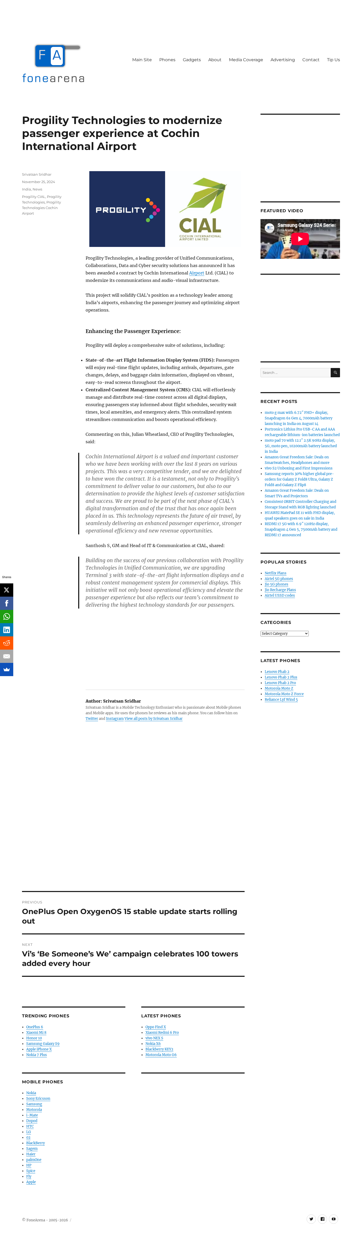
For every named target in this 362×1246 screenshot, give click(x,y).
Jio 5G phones (276, 584)
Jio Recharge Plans (280, 590)
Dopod (31, 1121)
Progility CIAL (33, 196)
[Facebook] (6, 603)
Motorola (34, 1109)
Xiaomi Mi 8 (36, 1032)
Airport (196, 273)
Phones (167, 59)
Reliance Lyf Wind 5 (281, 699)
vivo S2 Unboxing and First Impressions (299, 468)
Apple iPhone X (39, 1049)
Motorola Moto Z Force (284, 694)
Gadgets (192, 59)
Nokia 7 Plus (36, 1055)
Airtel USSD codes (280, 595)
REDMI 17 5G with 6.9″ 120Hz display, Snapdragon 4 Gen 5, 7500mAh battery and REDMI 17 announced (301, 529)
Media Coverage (246, 59)
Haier (31, 1154)
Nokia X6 (153, 1043)
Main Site (142, 59)
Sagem (32, 1148)
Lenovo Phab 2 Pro (280, 683)
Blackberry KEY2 (159, 1049)
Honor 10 (34, 1038)
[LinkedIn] (6, 629)
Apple (31, 1182)
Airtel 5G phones (279, 579)
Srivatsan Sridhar (36, 174)
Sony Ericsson (38, 1098)
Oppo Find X (155, 1027)
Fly (28, 1176)
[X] (6, 590)
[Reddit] (6, 643)
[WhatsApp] (6, 616)
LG (28, 1132)
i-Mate (32, 1115)
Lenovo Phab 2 (277, 671)
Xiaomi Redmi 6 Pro (162, 1032)
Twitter (92, 718)
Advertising (283, 59)
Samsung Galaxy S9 (43, 1043)
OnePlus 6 (34, 1027)
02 (28, 1137)
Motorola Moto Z (279, 688)
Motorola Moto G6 (161, 1055)
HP (28, 1165)
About (215, 59)
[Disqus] (133, 817)
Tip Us (333, 59)
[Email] (6, 656)
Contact (311, 59)
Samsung (34, 1104)
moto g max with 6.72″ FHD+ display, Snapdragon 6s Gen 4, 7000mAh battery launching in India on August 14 (298, 418)
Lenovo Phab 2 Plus (281, 677)
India (26, 189)
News (37, 189)
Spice (30, 1171)
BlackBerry (35, 1143)
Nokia (31, 1093)
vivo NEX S (154, 1038)
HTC (30, 1126)
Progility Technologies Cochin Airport (41, 207)
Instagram (115, 718)
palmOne (33, 1160)
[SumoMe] (6, 669)
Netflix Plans (275, 573)
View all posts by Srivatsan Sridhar (154, 718)
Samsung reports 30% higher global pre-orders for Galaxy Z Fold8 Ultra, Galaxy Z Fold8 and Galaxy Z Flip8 (299, 479)
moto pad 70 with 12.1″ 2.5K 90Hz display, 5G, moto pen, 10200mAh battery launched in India (301, 446)
